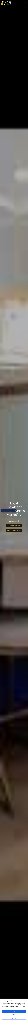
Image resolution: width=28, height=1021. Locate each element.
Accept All (14, 1011)
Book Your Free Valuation (13, 530)
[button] (25, 3)
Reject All (14, 1018)
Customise (14, 1014)
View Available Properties (13, 525)
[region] (14, 1010)
